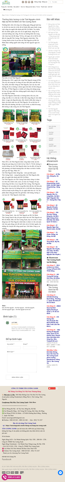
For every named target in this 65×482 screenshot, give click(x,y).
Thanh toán (44, 6)
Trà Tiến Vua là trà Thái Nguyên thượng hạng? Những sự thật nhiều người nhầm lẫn (54, 102)
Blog (3, 15)
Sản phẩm (16, 6)
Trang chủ (4, 6)
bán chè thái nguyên (8, 307)
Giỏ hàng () (8, 9)
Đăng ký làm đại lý (30, 6)
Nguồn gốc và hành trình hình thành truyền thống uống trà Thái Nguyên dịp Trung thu (54, 60)
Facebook (6, 459)
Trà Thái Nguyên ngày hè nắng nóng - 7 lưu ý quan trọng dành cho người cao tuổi (54, 112)
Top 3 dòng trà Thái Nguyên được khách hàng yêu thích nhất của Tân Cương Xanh (54, 93)
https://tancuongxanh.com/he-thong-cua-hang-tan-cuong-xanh (26, 425)
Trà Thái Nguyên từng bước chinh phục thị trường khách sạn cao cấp (53, 45)
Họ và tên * (10, 344)
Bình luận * (10, 352)
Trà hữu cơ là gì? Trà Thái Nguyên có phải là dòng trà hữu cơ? (54, 52)
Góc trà (23, 6)
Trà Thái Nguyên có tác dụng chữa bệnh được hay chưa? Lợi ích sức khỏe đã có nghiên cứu (54, 84)
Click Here (32, 402)
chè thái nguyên (29, 307)
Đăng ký (44, 2)
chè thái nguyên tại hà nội (23, 309)
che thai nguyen (19, 307)
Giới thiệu (10, 6)
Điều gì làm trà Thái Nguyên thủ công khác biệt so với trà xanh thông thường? (54, 27)
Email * (25, 344)
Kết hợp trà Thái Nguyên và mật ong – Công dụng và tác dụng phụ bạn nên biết (54, 36)
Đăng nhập (37, 2)
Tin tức (38, 6)
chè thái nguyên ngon (8, 309)
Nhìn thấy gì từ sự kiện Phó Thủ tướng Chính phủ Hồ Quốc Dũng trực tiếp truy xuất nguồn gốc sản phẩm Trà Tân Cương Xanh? (54, 72)
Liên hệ (50, 6)
